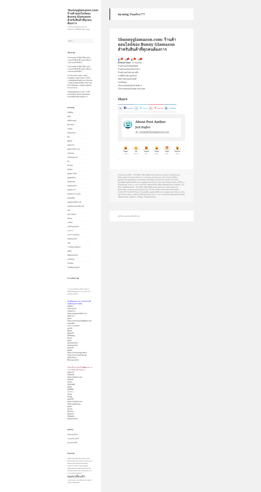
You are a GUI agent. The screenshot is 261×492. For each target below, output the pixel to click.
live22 (69, 338)
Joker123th (75, 461)
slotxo (69, 394)
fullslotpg (71, 335)
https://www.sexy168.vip (77, 355)
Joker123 (70, 145)
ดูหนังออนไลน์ (72, 343)
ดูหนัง (69, 318)
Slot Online (71, 214)
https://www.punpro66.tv (77, 352)
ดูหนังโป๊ (70, 399)
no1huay (70, 153)
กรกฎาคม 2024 (73, 438)
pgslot (69, 330)
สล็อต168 (70, 374)
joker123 (70, 316)
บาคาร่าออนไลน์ (73, 235)
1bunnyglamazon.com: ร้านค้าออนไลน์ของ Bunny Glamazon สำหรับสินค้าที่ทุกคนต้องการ (83, 16)
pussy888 (71, 323)
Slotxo (69, 218)
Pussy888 (71, 198)
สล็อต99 (70, 379)
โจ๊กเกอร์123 (71, 308)
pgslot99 (70, 333)
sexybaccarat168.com (75, 206)
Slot (68, 210)
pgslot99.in (71, 177)
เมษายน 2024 (72, 442)
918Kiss (70, 112)
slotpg (69, 396)
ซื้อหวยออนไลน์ (73, 360)
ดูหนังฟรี (70, 348)
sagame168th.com (74, 202)
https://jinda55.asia (74, 377)
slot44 (69, 382)
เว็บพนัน (70, 263)
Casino (69, 129)
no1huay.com (72, 157)
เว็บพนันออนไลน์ (73, 267)
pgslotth (70, 414)
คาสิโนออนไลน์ (73, 226)
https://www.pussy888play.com (79, 321)
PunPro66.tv (72, 186)
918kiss (70, 306)
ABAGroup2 (71, 120)
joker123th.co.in (73, 149)
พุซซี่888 (70, 389)
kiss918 (70, 411)
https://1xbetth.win (74, 401)
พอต (69, 243)
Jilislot (69, 141)
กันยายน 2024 (72, 434)
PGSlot (69, 169)
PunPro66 (71, 182)
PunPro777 (71, 190)
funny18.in (71, 133)
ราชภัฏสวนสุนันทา (74, 247)
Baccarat (70, 124)
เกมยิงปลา (71, 259)
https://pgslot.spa (74, 404)
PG (68, 161)
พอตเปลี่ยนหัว (76, 476)
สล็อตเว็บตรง (72, 357)
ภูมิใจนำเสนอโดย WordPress (128, 216)
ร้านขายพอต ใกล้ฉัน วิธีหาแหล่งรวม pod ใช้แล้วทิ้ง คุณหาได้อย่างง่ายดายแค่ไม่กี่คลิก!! (79, 60)
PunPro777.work (73, 194)
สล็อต (69, 251)
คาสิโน (69, 222)
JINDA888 (71, 384)
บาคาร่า (70, 230)
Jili (68, 137)
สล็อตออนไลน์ (72, 255)
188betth (70, 416)
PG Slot (70, 165)
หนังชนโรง (71, 311)
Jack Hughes (142, 127)
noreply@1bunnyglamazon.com (154, 132)
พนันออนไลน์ (72, 239)
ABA (69, 116)
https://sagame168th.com (77, 313)
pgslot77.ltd (71, 173)
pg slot (69, 328)
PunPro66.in (84, 463)
